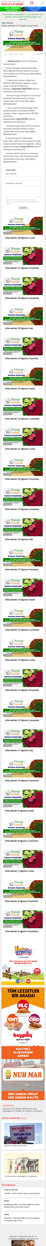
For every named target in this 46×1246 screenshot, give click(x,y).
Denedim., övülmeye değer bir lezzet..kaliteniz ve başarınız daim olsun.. (22, 1219)
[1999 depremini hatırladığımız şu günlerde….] (23, 1164)
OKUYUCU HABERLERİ (13, 1118)
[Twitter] (10, 54)
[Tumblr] (16, 54)
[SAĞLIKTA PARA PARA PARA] (23, 1133)
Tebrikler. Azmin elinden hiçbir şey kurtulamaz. (22, 1193)
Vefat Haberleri (7, 23)
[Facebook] (5, 54)
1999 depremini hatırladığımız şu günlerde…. (21, 1176)
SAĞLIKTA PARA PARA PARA (15, 1146)
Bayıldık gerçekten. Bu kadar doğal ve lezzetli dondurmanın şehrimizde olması (21, 1205)
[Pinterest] (21, 54)
